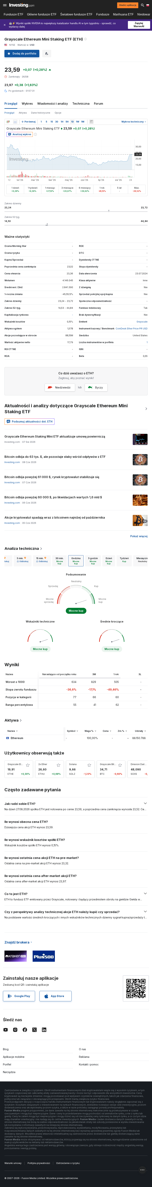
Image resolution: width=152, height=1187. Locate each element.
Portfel (7, 1064)
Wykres (27, 103)
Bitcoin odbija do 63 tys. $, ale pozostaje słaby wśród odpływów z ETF (54, 457)
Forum (98, 103)
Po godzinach (16, 90)
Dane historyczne (40, 112)
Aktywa (23, 112)
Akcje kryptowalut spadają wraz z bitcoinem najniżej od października (54, 517)
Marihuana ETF (123, 14)
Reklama (84, 1056)
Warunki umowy (13, 1163)
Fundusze (102, 14)
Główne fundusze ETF (42, 14)
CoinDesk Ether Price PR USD (132, 328)
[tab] (23, 560)
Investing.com (12, 462)
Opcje (58, 112)
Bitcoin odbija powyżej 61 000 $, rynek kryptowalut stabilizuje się (51, 477)
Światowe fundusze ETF (76, 14)
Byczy (99, 387)
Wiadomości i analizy (52, 103)
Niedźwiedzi (62, 387)
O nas (82, 1049)
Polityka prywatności (39, 1163)
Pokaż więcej (139, 536)
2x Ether (42, 764)
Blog (6, 1049)
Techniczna (81, 103)
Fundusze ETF (13, 14)
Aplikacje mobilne (13, 1056)
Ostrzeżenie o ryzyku (68, 1163)
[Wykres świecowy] (8, 122)
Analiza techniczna (21, 548)
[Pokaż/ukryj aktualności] (91, 122)
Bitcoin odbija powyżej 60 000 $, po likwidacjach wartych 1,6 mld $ (53, 497)
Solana (73, 764)
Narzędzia (9, 1072)
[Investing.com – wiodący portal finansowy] (21, 5)
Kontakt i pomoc (89, 1064)
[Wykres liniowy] (15, 122)
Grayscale (142, 321)
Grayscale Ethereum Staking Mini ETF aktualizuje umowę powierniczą (54, 436)
